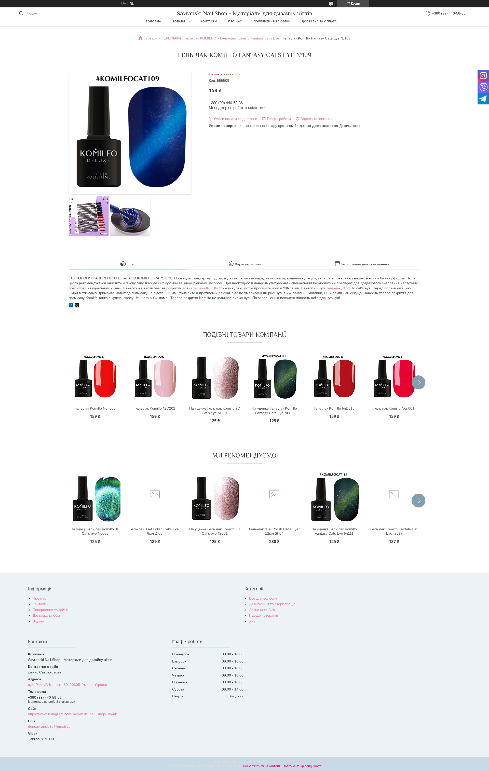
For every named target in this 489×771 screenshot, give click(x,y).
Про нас (235, 21)
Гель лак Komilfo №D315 (334, 408)
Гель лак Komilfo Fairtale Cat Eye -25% (393, 531)
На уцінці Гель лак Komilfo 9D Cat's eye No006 (95, 531)
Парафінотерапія (263, 615)
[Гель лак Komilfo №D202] (155, 377)
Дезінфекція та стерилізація (272, 604)
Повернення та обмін (272, 21)
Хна (252, 621)
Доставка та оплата (319, 21)
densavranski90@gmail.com (51, 726)
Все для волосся (263, 598)
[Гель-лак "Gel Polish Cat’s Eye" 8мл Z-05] (155, 497)
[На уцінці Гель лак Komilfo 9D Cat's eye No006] (95, 497)
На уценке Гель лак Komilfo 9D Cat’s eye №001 (214, 410)
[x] (77, 306)
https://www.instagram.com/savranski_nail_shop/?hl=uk (72, 714)
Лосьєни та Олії (262, 610)
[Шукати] (21, 13)
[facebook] (71, 306)
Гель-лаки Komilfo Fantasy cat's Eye (249, 38)
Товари (179, 21)
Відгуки (38, 621)
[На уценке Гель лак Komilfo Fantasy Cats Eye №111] (274, 377)
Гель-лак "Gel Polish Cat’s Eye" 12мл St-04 (274, 531)
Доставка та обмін (48, 615)
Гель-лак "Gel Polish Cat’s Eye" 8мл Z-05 (154, 531)
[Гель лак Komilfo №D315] (334, 377)
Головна (153, 21)
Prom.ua (269, 761)
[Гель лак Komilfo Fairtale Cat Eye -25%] (394, 497)
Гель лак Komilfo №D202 (154, 408)
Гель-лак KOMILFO (200, 38)
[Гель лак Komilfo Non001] (394, 377)
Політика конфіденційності (302, 766)
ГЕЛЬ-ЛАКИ (171, 38)
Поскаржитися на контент (261, 766)
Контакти (208, 21)
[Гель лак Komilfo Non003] (95, 377)
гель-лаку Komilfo (203, 288)
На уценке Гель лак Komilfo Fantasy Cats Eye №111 (274, 410)
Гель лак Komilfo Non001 (393, 408)
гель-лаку (334, 288)
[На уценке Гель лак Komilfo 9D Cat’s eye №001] (214, 377)
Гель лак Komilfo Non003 (95, 408)
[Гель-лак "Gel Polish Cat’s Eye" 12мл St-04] (274, 497)
